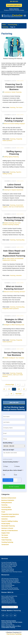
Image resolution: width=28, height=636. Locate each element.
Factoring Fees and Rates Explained (9, 581)
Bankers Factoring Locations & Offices (11, 626)
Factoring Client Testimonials (8, 600)
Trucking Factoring (7, 542)
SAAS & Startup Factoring (7, 570)
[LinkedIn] (7, 615)
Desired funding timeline (11, 462)
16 (24, 389)
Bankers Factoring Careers (7, 598)
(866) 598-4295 (14, 402)
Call (4, 474)
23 (11, 393)
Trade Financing (6, 540)
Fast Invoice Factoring (14, 634)
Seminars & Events (7, 528)
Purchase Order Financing (7, 569)
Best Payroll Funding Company (8, 566)
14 (14, 389)
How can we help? (8, 449)
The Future (19, 107)
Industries (19, 275)
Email (15, 474)
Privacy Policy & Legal (6, 623)
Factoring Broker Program (7, 597)
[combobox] (9, 607)
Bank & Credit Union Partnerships (9, 596)
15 (19, 389)
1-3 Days (5, 466)
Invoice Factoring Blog (6, 584)
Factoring (5, 27)
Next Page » (19, 393)
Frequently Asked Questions (11, 308)
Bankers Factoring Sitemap (7, 624)
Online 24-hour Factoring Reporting (9, 588)
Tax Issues (4, 535)
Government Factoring (6, 567)
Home (4, 24)
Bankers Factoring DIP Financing (9, 565)
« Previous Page (9, 384)
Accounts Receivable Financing (8, 562)
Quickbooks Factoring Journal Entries (10, 589)
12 (4, 389)
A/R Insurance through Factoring (9, 563)
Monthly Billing (8, 443)
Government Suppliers (8, 516)
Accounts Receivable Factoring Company (11, 622)
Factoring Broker (6, 509)
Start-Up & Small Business (16, 206)
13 (9, 389)
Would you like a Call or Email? (13, 470)
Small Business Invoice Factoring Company (11, 571)
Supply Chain (5, 533)
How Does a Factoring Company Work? (10, 582)
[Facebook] (11, 615)
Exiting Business (6, 502)
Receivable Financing (8, 526)
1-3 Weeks (17, 466)
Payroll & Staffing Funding (9, 521)
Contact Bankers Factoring (8, 627)
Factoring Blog (12, 24)
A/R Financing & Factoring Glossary (9, 578)
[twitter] (3, 615)
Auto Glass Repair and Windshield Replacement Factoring (14, 253)
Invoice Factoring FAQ (6, 586)
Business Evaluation (7, 500)
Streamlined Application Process (9, 602)
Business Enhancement (8, 498)
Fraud (3, 512)
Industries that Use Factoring (8, 601)
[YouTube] (15, 615)
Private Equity (5, 523)
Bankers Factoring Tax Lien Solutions (10, 580)
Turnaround (5, 544)
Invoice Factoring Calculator (8, 585)
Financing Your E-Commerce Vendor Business (14, 86)
